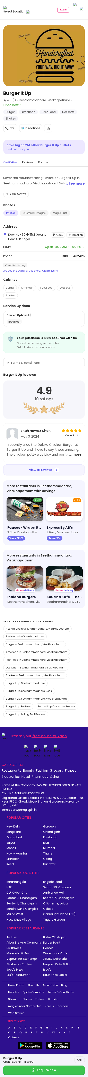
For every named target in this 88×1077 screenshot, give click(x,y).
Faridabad (50, 837)
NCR (46, 843)
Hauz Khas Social (55, 975)
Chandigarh (51, 832)
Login (63, 9)
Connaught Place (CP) (59, 914)
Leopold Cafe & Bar (57, 964)
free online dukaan (50, 735)
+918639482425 (73, 256)
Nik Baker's (14, 948)
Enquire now (46, 1070)
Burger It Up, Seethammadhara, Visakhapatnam (36, 698)
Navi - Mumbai (17, 854)
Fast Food (46, 287)
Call (79, 1059)
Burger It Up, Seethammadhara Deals (29, 691)
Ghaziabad (14, 837)
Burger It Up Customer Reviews (57, 706)
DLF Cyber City (17, 893)
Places (27, 999)
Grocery (56, 770)
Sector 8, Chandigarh (22, 898)
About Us (33, 985)
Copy (59, 235)
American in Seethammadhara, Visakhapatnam (36, 652)
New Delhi (13, 827)
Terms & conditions (25, 363)
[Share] (48, 128)
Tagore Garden (54, 920)
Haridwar (49, 864)
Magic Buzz (60, 213)
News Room (16, 985)
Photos (10, 213)
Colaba (48, 909)
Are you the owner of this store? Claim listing (30, 270)
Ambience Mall (53, 893)
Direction (77, 235)
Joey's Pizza (15, 970)
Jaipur (11, 843)
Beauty (28, 770)
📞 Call (10, 128)
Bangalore (14, 832)
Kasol (10, 864)
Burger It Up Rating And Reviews (25, 714)
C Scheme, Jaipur (55, 903)
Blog (64, 985)
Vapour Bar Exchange (22, 959)
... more (75, 454)
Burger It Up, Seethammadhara (25, 683)
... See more (75, 183)
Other (55, 776)
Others (14, 1037)
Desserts (65, 287)
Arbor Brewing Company (24, 943)
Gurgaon (49, 827)
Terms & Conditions (61, 992)
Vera (48, 1006)
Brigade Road (52, 882)
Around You (50, 985)
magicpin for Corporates (24, 1006)
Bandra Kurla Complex (22, 909)
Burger (10, 287)
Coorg (47, 859)
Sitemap (13, 999)
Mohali (11, 848)
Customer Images (34, 213)
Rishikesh (13, 859)
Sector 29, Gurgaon (57, 887)
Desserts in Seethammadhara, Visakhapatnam (35, 667)
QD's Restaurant (18, 975)
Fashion (42, 770)
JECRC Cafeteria (55, 959)
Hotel (25, 776)
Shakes (10, 295)
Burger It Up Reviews (18, 706)
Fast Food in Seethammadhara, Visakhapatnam (36, 660)
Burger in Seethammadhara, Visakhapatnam (34, 644)
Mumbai (49, 848)
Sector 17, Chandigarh (58, 898)
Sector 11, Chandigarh (22, 903)
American (27, 287)
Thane (47, 854)
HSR (9, 887)
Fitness (70, 770)
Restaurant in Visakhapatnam (25, 636)
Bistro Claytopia (54, 937)
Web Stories (16, 1013)
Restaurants (11, 770)
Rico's (47, 970)
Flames (48, 948)
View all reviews (41, 470)
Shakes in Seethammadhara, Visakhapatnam (35, 675)
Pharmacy (40, 776)
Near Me (13, 992)
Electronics (11, 776)
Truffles (12, 937)
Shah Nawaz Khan (35, 430)
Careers (63, 1006)
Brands (53, 999)
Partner (40, 999)
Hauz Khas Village (19, 920)
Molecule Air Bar (18, 953)
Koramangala (16, 882)
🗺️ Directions (30, 128)
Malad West (15, 914)
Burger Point (51, 943)
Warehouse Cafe (55, 953)
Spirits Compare (33, 992)
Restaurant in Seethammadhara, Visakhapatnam (37, 628)
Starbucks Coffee (19, 964)
